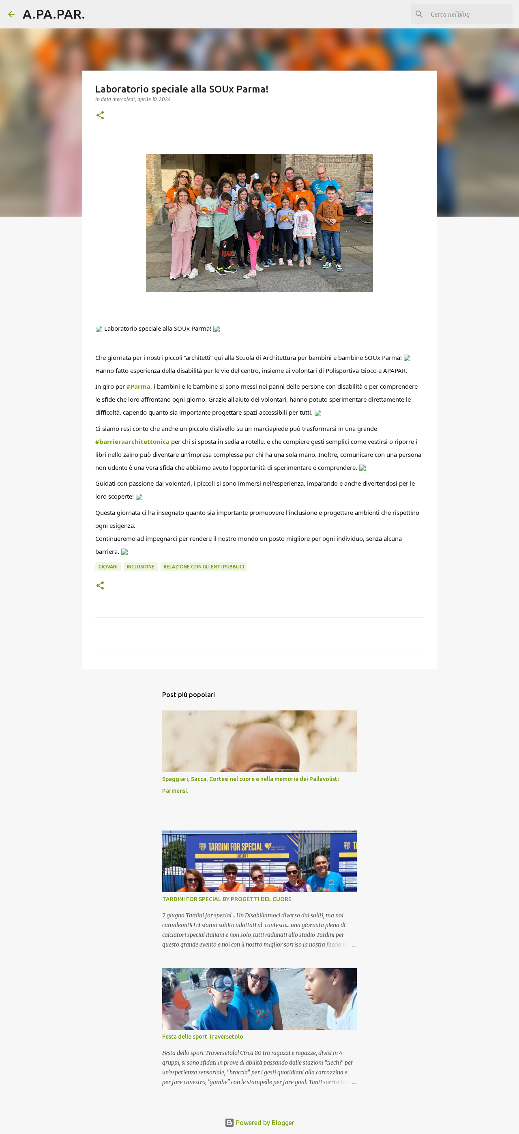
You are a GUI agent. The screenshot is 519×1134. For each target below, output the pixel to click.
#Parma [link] (138, 386)
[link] (325, 370)
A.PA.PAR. (54, 13)
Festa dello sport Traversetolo (202, 1036)
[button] (100, 115)
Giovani (108, 566)
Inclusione (140, 566)
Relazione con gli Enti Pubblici (204, 566)
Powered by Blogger (264, 1122)
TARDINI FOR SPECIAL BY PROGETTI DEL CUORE (227, 899)
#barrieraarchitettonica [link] (132, 441)
